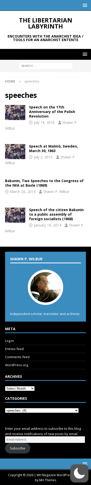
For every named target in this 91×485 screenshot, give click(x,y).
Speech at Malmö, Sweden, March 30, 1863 (53, 148)
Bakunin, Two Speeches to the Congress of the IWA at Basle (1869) (44, 183)
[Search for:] (45, 65)
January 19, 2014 (47, 225)
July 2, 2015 (43, 157)
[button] (84, 5)
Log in (9, 340)
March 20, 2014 (22, 191)
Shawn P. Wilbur (56, 191)
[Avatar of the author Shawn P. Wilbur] (45, 300)
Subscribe (17, 448)
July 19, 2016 (44, 122)
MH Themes (47, 480)
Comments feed (17, 357)
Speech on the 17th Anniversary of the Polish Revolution (52, 112)
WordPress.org (16, 365)
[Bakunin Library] (15, 112)
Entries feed (14, 349)
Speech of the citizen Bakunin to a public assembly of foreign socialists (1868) (56, 214)
